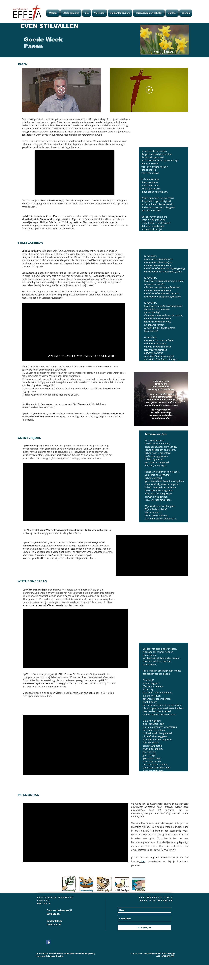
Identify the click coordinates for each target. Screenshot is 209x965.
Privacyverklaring (54, 956)
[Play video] (61, 90)
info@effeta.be (54, 921)
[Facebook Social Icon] (48, 942)
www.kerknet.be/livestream (39, 407)
